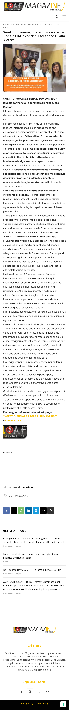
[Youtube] (47, 692)
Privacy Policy (27, 703)
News (5, 562)
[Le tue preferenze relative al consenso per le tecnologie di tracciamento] (63, 704)
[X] (14, 510)
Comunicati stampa (12, 546)
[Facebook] (6, 510)
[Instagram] (30, 691)
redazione (7, 452)
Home (6, 24)
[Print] (50, 510)
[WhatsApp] (21, 510)
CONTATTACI (13, 420)
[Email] (43, 510)
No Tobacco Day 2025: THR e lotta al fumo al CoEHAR (33, 569)
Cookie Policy (42, 703)
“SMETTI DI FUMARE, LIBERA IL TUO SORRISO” (30, 416)
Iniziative (15, 24)
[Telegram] (36, 510)
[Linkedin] (28, 510)
